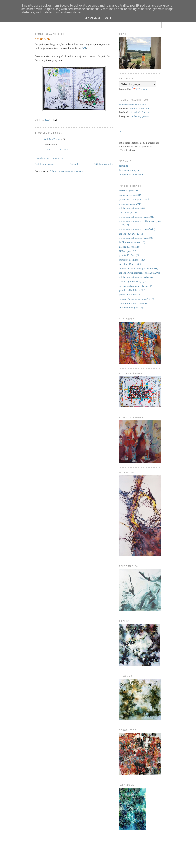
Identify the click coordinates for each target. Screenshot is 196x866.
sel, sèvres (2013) (128, 212)
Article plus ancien (103, 164)
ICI (84, 48)
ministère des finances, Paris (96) (136, 277)
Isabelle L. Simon (140, 112)
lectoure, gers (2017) (129, 190)
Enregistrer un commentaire (49, 158)
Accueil (74, 164)
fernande (123, 165)
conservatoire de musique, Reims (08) (138, 268)
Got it (108, 17)
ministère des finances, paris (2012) (137, 216)
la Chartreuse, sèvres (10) (132, 242)
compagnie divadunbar (131, 174)
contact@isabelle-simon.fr (132, 104)
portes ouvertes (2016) (130, 195)
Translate (144, 89)
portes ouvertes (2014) (130, 203)
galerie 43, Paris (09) (129, 255)
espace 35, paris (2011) (131, 233)
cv (120, 131)
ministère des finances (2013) (134, 208)
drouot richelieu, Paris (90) (133, 303)
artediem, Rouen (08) (130, 264)
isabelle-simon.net (139, 108)
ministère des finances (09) (132, 259)
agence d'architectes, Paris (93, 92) (136, 299)
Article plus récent (44, 164)
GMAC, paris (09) (128, 251)
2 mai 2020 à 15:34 (56, 149)
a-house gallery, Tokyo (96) (133, 281)
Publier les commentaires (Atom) (66, 171)
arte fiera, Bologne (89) (131, 307)
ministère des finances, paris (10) (136, 238)
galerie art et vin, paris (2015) (134, 199)
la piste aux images (129, 170)
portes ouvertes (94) (129, 294)
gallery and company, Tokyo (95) (136, 286)
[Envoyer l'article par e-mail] (54, 120)
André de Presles (51, 139)
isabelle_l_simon (140, 116)
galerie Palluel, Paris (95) (132, 290)
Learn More (92, 17)
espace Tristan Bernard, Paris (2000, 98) (139, 272)
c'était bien (42, 39)
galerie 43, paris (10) (129, 246)
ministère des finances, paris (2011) (137, 229)
